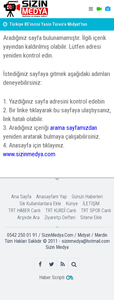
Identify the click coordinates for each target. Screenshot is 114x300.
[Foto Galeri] (107, 9)
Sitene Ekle (91, 217)
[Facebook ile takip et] (40, 264)
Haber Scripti (51, 277)
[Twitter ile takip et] (51, 264)
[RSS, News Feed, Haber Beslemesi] (62, 264)
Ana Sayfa (21, 196)
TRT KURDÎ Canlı (60, 210)
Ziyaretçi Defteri (59, 217)
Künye (72, 203)
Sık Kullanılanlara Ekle (40, 203)
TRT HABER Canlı (24, 210)
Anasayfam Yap (51, 196)
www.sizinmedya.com (29, 154)
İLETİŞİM (91, 203)
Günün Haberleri (87, 196)
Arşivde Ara (28, 217)
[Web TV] (99, 9)
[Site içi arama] (74, 264)
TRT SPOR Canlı (96, 210)
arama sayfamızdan (73, 127)
